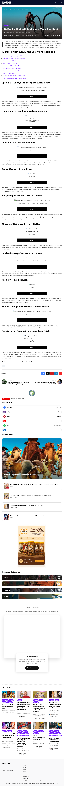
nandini (11, 35)
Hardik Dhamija (22, 753)
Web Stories (26, 776)
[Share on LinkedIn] (57, 35)
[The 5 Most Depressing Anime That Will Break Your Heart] (6, 506)
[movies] (32, 577)
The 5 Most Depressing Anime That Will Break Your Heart (26, 505)
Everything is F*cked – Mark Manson (12, 66)
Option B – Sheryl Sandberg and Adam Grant (15, 56)
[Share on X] (53, 35)
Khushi (5, 715)
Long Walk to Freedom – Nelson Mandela (14, 58)
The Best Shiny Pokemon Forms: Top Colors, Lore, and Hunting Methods (31, 495)
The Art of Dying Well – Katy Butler (12, 68)
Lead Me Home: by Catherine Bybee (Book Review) (55, 739)
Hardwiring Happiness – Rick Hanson (12, 70)
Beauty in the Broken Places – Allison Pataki (14, 78)
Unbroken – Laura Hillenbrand (10, 61)
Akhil (36, 718)
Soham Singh (7, 745)
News (24, 773)
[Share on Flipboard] (59, 35)
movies (24, 771)
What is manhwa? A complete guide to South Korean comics (27, 515)
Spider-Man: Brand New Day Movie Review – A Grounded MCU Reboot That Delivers (23, 742)
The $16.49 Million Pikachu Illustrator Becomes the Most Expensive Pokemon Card (34, 484)
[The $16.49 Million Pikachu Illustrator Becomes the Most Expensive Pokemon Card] (6, 486)
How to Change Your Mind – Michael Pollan (14, 75)
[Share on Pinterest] (55, 35)
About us (25, 780)
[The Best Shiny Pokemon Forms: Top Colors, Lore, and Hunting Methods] (6, 496)
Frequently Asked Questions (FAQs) (49, 783)
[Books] (32, 596)
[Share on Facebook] (51, 35)
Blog (10, 9)
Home (5, 9)
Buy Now (32, 96)
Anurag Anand (38, 746)
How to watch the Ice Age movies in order (20, 474)
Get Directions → (32, 667)
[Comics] (32, 583)
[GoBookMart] (6, 2)
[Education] (32, 590)
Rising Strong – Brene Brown (10, 63)
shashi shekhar (54, 714)
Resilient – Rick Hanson (9, 73)
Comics (24, 765)
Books (24, 767)
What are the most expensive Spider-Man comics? (39, 737)
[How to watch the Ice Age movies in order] (32, 458)
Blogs (24, 769)
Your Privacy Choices (34, 783)
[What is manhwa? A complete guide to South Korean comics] (6, 517)
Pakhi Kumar (22, 716)
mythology (25, 778)
